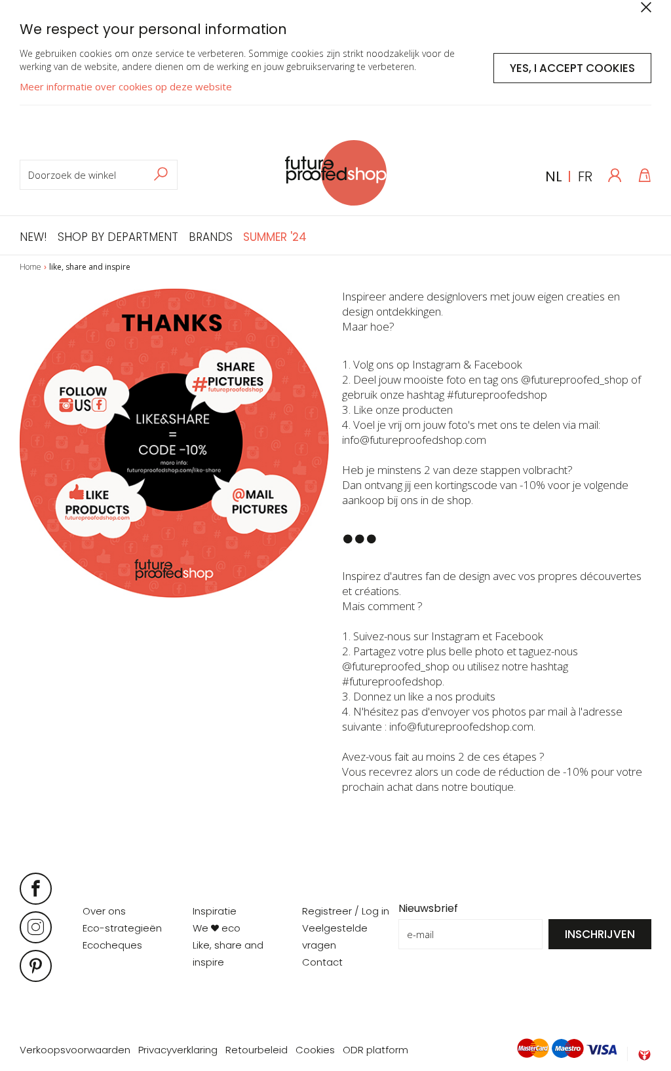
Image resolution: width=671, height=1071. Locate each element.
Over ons (104, 911)
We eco (216, 928)
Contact (322, 962)
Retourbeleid (256, 1050)
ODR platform (375, 1050)
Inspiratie (215, 911)
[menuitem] (36, 235)
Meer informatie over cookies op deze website (126, 86)
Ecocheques (112, 945)
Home (30, 266)
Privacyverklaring (178, 1050)
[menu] (163, 235)
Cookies (315, 1050)
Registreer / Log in (345, 911)
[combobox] (99, 175)
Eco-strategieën (122, 928)
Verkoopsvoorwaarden (75, 1050)
